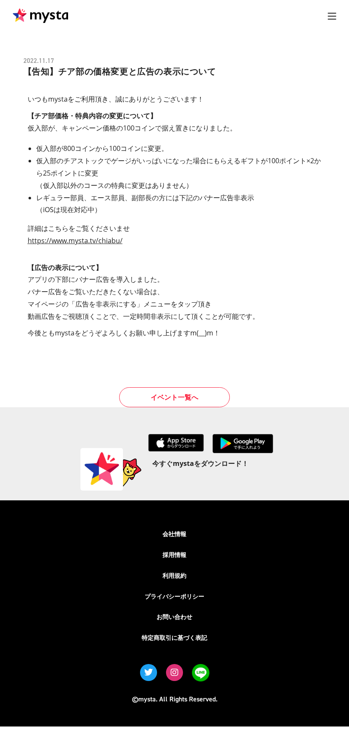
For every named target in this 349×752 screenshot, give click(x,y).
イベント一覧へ (174, 397)
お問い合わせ (174, 617)
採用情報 (174, 555)
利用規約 (174, 575)
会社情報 (174, 534)
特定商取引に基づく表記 (174, 637)
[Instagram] (174, 672)
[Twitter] (148, 672)
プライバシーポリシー (174, 596)
